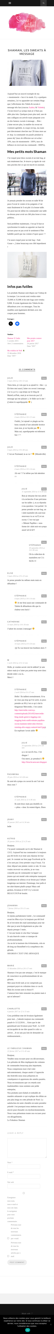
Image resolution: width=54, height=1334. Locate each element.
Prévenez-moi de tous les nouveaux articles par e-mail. (16, 1249)
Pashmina (13, 774)
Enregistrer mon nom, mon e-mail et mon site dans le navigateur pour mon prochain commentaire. (12, 1209)
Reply (44, 378)
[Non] (50, 1324)
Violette (40, 107)
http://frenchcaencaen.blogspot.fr (35, 762)
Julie (24, 488)
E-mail (10, 1172)
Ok (27, 1330)
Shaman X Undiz (13, 338)
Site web (10, 1182)
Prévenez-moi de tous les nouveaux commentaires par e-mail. (16, 1232)
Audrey (32, 107)
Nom (9, 1163)
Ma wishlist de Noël (15, 351)
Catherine (13, 621)
